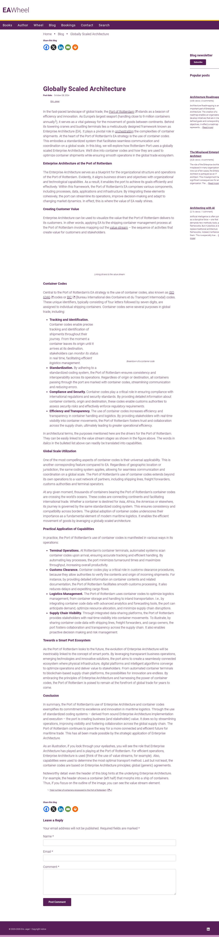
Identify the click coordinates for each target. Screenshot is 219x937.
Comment (51, 867)
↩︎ (111, 790)
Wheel (16, 10)
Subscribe (198, 62)
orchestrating (124, 131)
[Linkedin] (61, 47)
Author (23, 25)
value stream (119, 227)
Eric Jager (55, 101)
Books (7, 25)
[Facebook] (46, 47)
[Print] (75, 47)
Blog (52, 25)
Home (47, 34)
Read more (208, 127)
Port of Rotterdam (121, 111)
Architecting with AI (202, 208)
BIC (69, 297)
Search (104, 25)
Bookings (68, 25)
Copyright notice (39, 929)
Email (48, 851)
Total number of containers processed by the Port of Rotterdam (78, 790)
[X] (54, 47)
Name (48, 836)
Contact (87, 25)
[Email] (68, 47)
